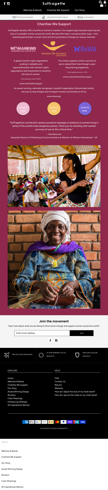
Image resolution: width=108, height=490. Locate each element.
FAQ (57, 378)
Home (10, 378)
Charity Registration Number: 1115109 (77, 72)
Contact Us (60, 381)
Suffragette (62, 428)
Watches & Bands (32, 10)
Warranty (59, 388)
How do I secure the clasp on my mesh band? (76, 395)
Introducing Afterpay (17, 402)
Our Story (80, 10)
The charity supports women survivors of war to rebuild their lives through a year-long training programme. (77, 64)
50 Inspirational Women (19, 405)
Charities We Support (58, 10)
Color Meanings (15, 398)
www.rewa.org (54, 96)
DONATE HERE (23, 109)
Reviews (12, 395)
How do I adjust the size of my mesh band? (75, 391)
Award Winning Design (18, 391)
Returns (58, 385)
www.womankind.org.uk (30, 83)
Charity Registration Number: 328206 (31, 79)
